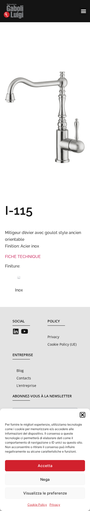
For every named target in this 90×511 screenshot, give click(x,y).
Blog (20, 370)
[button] (82, 414)
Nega (45, 479)
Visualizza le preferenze (45, 493)
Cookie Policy (37, 505)
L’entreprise (26, 385)
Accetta (45, 465)
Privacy (55, 505)
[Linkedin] (15, 331)
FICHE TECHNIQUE (23, 256)
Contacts (23, 378)
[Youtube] (24, 331)
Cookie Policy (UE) (62, 344)
